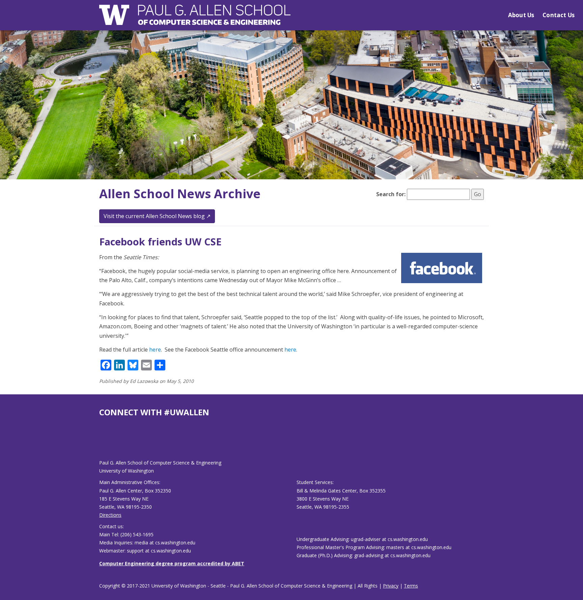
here (155, 349)
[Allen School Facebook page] (101, 443)
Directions (110, 515)
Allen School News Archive (179, 193)
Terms (411, 585)
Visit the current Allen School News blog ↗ (157, 216)
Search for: (391, 194)
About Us (521, 15)
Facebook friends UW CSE (160, 241)
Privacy (390, 585)
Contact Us (559, 15)
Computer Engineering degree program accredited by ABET (171, 563)
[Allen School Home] (194, 19)
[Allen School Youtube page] (104, 443)
